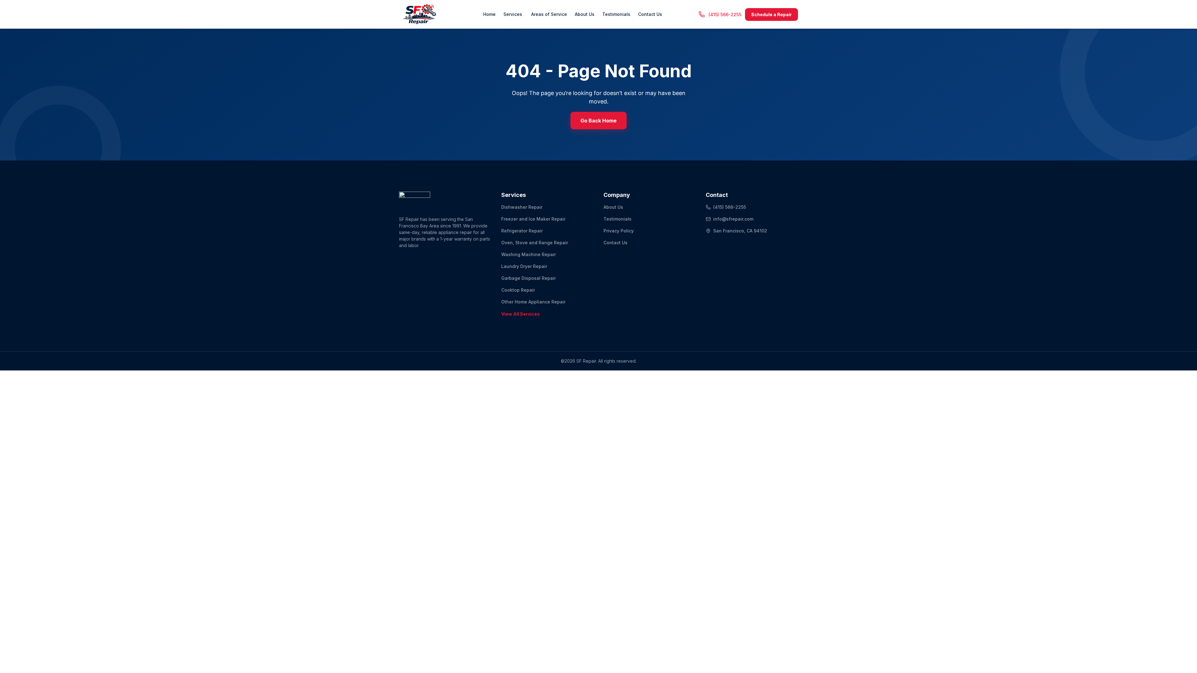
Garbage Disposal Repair (528, 278)
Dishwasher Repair (521, 207)
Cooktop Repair (518, 290)
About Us (584, 14)
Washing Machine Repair (528, 254)
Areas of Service (548, 14)
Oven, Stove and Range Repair (534, 242)
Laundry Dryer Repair (524, 266)
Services (512, 14)
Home (489, 14)
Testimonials (616, 14)
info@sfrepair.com (733, 219)
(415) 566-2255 (729, 207)
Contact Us (650, 14)
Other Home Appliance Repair (533, 301)
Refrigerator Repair (522, 230)
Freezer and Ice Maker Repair (533, 219)
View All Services (520, 314)
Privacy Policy (618, 230)
